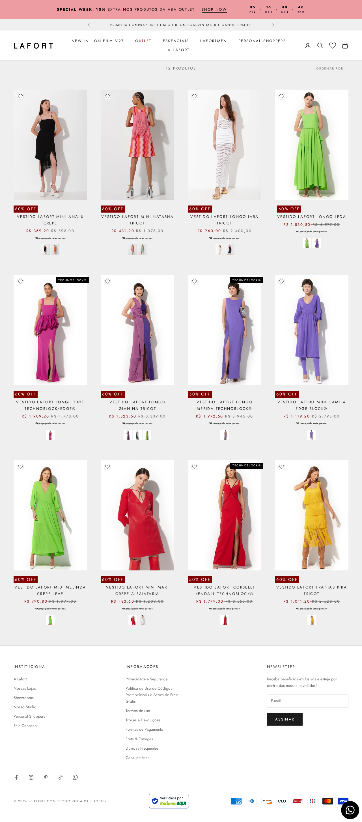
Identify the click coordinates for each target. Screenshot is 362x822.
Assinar (284, 719)
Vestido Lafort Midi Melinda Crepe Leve (50, 590)
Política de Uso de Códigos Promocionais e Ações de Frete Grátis (152, 694)
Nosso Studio (25, 707)
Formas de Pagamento (144, 729)
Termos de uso (138, 710)
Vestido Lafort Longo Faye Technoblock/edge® (50, 405)
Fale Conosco (25, 725)
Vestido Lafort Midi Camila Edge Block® (311, 405)
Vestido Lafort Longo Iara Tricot (224, 220)
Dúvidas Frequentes (142, 748)
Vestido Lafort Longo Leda (311, 216)
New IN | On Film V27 (98, 41)
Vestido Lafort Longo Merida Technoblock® (225, 405)
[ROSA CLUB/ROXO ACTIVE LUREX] (128, 435)
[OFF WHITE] (220, 249)
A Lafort (178, 50)
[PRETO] (45, 249)
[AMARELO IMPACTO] (311, 620)
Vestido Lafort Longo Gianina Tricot (137, 405)
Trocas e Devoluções (143, 720)
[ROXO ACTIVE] (316, 243)
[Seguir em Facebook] (16, 777)
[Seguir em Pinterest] (46, 777)
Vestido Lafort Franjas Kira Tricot (311, 590)
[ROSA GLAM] (50, 435)
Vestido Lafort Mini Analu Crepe (50, 220)
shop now (214, 9)
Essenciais (176, 41)
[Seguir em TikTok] (60, 777)
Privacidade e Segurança (147, 679)
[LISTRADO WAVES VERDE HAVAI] (142, 249)
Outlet (143, 41)
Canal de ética (138, 757)
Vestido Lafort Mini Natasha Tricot (137, 220)
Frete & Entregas (139, 739)
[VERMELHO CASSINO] (132, 620)
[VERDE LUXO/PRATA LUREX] (137, 435)
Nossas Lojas (25, 688)
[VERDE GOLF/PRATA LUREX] (147, 435)
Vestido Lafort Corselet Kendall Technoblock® (224, 590)
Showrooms (24, 697)
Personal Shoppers (262, 41)
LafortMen (213, 41)
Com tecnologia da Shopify (77, 801)
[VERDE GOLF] (307, 243)
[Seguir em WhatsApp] (75, 777)
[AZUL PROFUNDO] (229, 249)
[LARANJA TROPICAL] (55, 249)
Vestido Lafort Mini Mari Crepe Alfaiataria (137, 590)
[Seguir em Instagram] (31, 777)
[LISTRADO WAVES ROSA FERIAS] (132, 249)
